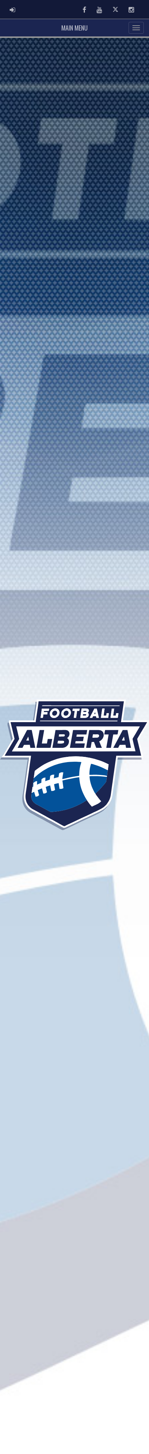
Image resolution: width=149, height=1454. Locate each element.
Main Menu (74, 27)
